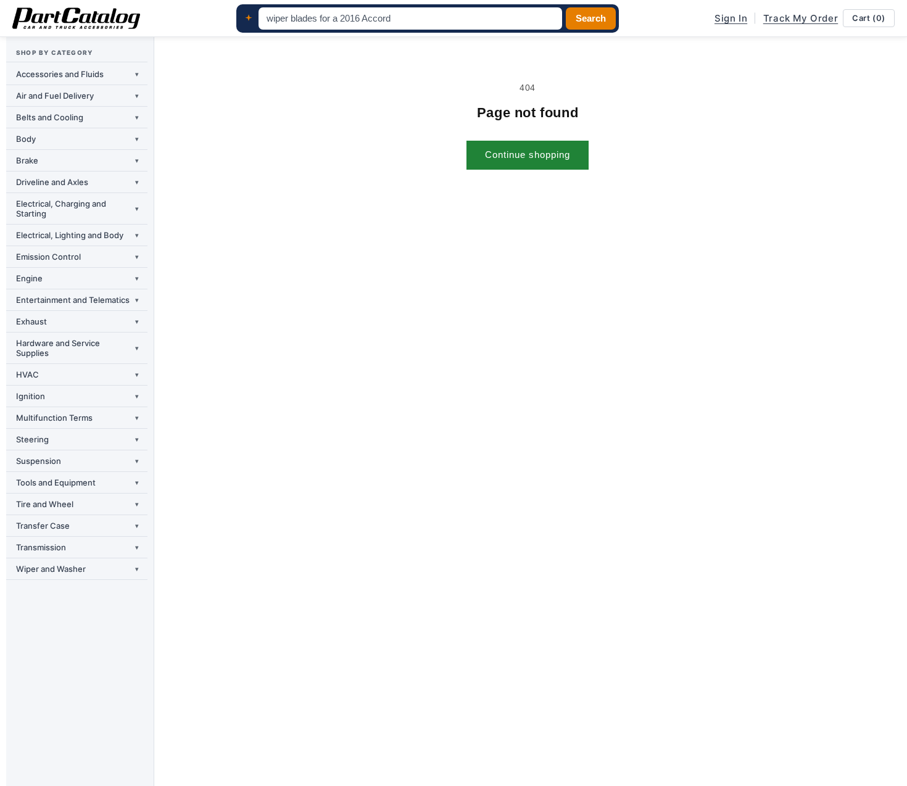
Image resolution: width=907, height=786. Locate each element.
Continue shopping (527, 154)
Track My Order (800, 18)
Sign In (730, 18)
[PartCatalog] (76, 18)
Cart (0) (868, 18)
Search (591, 18)
